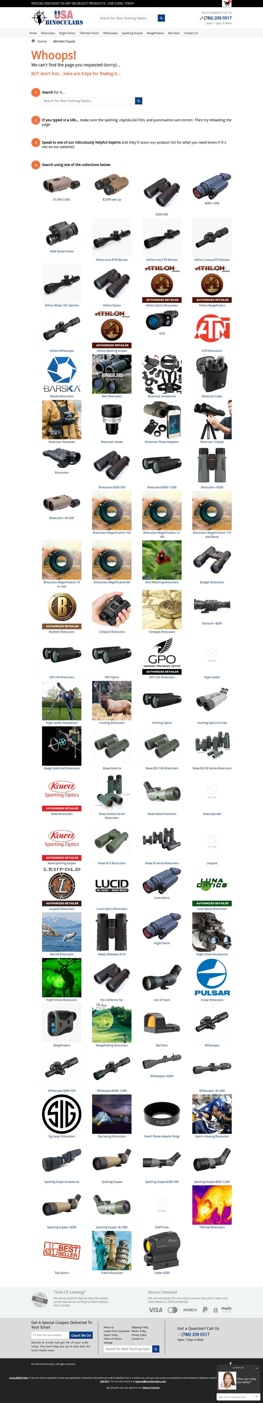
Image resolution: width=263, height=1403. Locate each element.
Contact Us (191, 33)
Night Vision (67, 33)
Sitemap (108, 1342)
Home (33, 33)
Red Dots (174, 33)
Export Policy (111, 1335)
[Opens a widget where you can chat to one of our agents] (238, 1382)
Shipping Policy (140, 1327)
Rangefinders (155, 33)
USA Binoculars (47, 1364)
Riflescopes (110, 33)
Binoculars (48, 33)
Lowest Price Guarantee (117, 1331)
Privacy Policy (139, 1335)
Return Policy (139, 1331)
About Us (109, 1327)
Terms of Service (113, 1338)
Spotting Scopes (132, 33)
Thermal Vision (89, 33)
